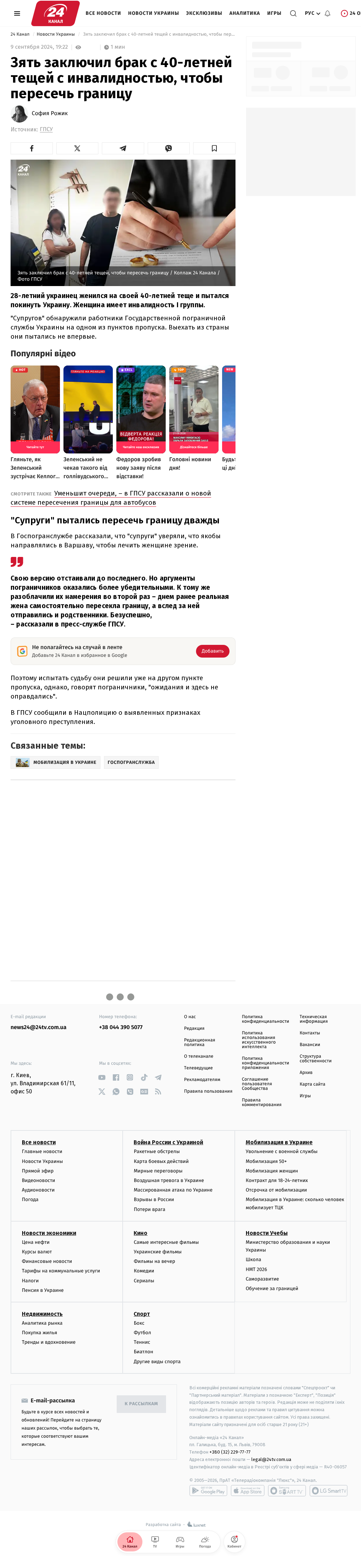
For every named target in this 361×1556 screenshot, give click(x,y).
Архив (306, 1072)
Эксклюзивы (204, 13)
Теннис (142, 1342)
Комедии (144, 1271)
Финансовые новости (47, 1261)
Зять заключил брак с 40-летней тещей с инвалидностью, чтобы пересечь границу (158, 34)
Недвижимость (42, 1314)
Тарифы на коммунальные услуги (61, 1271)
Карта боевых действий (161, 1161)
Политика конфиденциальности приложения (265, 1063)
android (208, 1491)
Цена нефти (36, 1242)
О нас (190, 1017)
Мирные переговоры (158, 1171)
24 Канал (21, 34)
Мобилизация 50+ (266, 1161)
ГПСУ (46, 129)
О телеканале (198, 1056)
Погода (30, 1199)
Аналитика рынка (42, 1323)
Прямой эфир (38, 1171)
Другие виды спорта (157, 1362)
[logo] (55, 13)
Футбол (142, 1333)
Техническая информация (314, 1019)
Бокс (139, 1323)
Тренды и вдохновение (48, 1342)
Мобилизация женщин (272, 1171)
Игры (274, 13)
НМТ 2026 (256, 1269)
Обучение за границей (272, 1288)
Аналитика (245, 13)
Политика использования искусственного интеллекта (259, 1040)
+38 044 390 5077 (120, 1027)
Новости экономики (49, 1233)
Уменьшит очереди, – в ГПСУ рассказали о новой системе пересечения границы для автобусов (111, 497)
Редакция (194, 1028)
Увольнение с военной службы (282, 1151)
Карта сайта (312, 1084)
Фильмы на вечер (154, 1261)
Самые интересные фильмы (166, 1242)
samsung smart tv (329, 1491)
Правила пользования (208, 1091)
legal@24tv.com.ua (271, 1459)
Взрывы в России (154, 1199)
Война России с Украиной (168, 1142)
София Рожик (50, 114)
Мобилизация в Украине (279, 1142)
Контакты (310, 1033)
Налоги (30, 1281)
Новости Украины (153, 13)
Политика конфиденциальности (265, 1019)
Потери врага (149, 1209)
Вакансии (310, 1045)
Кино (140, 1233)
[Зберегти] (214, 148)
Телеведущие (198, 1068)
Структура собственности (316, 1058)
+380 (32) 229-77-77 (230, 1452)
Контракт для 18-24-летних (277, 1180)
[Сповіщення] (327, 13)
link (102, 1077)
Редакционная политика (199, 1042)
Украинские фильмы (158, 1252)
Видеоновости (38, 1180)
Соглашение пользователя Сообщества (257, 1084)
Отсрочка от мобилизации (276, 1190)
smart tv (287, 1491)
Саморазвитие (262, 1279)
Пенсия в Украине (43, 1290)
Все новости (103, 13)
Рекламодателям (202, 1079)
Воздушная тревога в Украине (169, 1180)
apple (247, 1491)
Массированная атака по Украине (173, 1190)
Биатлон (143, 1352)
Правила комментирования (262, 1102)
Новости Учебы (267, 1233)
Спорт (142, 1314)
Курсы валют (37, 1252)
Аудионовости (38, 1190)
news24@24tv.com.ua (39, 1027)
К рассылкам (141, 1404)
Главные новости (42, 1151)
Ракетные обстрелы (156, 1151)
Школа (253, 1260)
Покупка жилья (39, 1333)
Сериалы (144, 1281)
